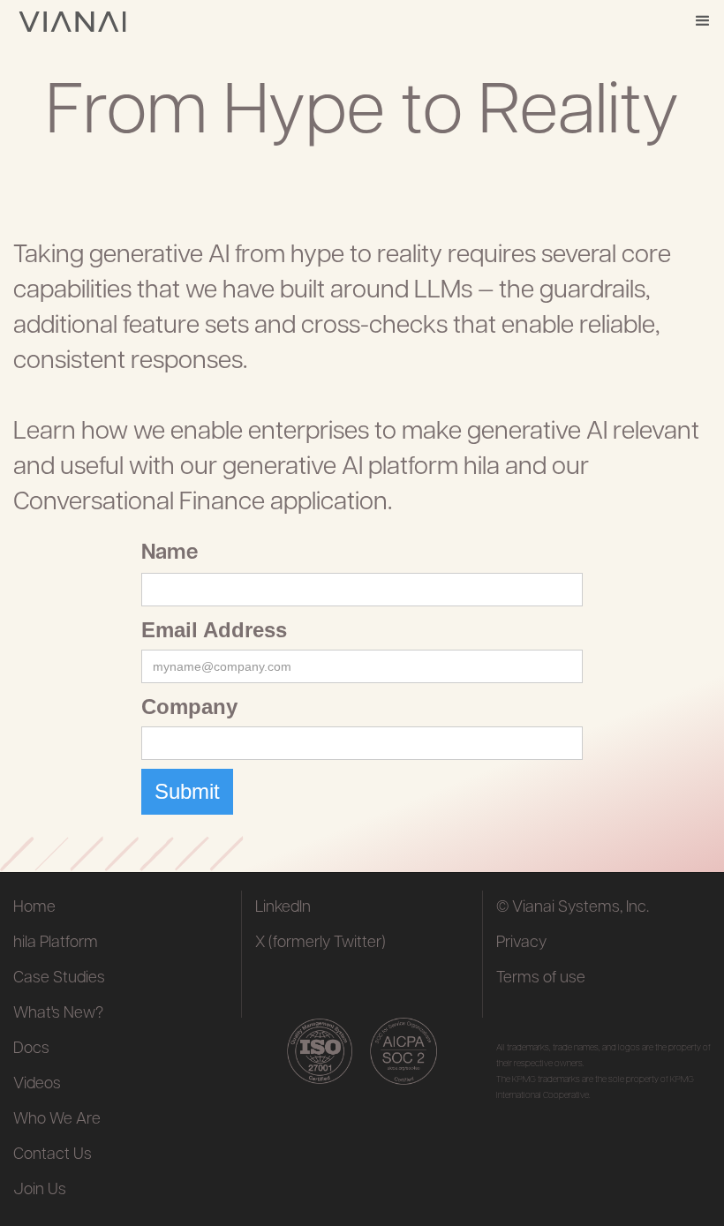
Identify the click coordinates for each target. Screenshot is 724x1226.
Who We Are (57, 1120)
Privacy (521, 943)
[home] (72, 21)
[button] (703, 21)
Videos (37, 1085)
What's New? (58, 1014)
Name (169, 553)
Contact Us (52, 1155)
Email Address (214, 630)
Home (34, 908)
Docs (31, 1049)
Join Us (39, 1191)
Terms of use (540, 979)
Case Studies (59, 979)
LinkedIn (283, 908)
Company (189, 706)
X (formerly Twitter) (320, 943)
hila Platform (55, 943)
